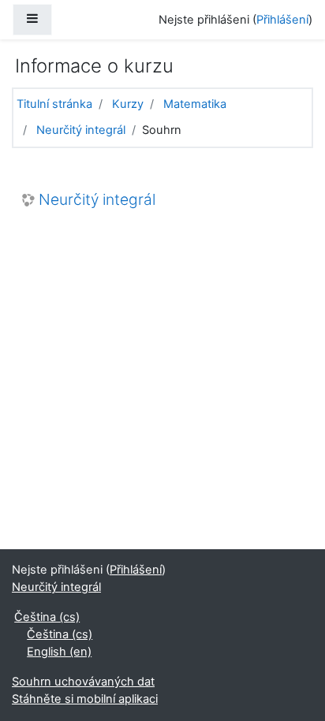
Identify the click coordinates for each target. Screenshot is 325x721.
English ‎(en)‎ (59, 652)
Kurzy (128, 104)
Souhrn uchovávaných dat (83, 682)
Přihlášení (282, 20)
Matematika (194, 104)
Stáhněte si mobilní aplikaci (85, 699)
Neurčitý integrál (80, 130)
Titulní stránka (54, 104)
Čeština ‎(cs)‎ (47, 617)
